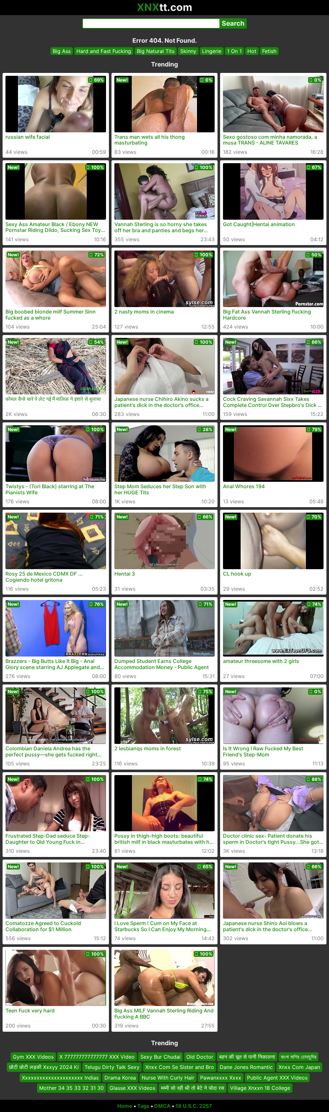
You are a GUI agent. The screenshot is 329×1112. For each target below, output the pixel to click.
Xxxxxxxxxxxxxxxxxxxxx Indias (60, 1077)
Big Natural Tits (155, 51)
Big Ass (62, 51)
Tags (143, 1106)
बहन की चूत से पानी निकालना (247, 1057)
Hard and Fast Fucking (103, 51)
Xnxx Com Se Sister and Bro (179, 1067)
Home (124, 1106)
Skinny (188, 51)
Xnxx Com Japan (299, 1067)
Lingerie (211, 51)
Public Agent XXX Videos (277, 1077)
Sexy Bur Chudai (160, 1057)
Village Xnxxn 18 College (260, 1088)
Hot (251, 51)
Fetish (269, 51)
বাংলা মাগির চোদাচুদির (298, 1057)
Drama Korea (120, 1077)
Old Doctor (199, 1057)
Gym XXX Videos (33, 1057)
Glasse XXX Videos (132, 1088)
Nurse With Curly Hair (168, 1077)
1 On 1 (234, 51)
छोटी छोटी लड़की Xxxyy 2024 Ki (44, 1067)
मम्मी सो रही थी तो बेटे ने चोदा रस (192, 1088)
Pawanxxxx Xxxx (220, 1077)
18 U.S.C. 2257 (193, 1106)
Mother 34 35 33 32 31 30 (71, 1088)
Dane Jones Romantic (246, 1067)
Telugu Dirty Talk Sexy (111, 1067)
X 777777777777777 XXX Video (97, 1057)
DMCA (162, 1106)
